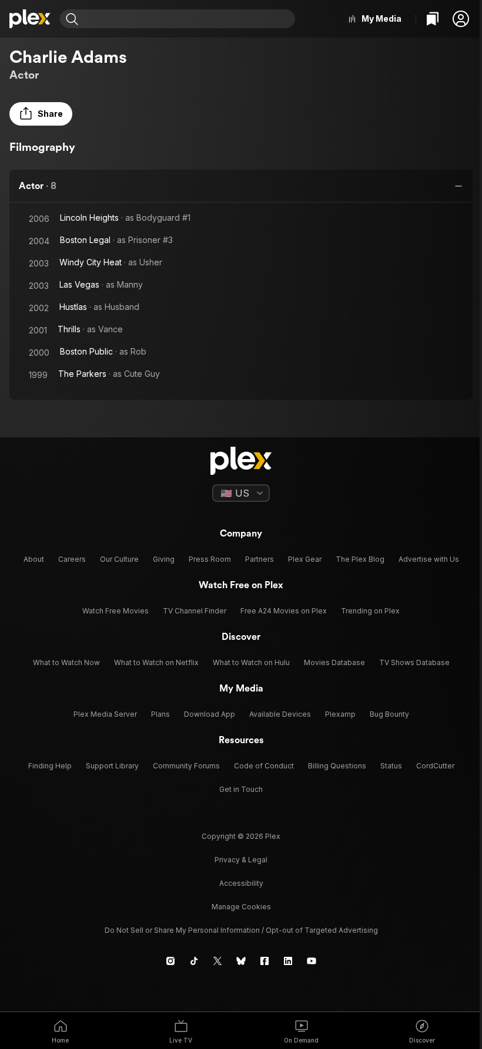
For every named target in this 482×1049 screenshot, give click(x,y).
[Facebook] (264, 961)
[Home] (30, 19)
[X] (217, 961)
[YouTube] (311, 961)
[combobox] (188, 18)
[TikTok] (194, 961)
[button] (461, 19)
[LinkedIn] (288, 961)
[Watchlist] (432, 19)
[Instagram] (170, 961)
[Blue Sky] (241, 961)
